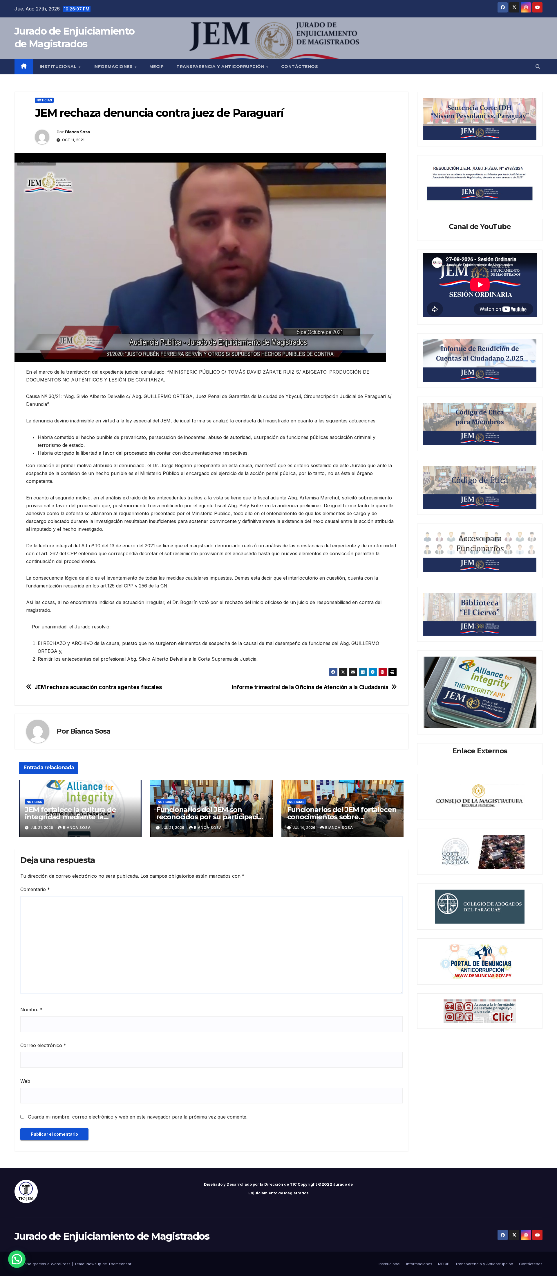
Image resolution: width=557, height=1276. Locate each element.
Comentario (35, 889)
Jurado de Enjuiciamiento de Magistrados (112, 1236)
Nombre (31, 1009)
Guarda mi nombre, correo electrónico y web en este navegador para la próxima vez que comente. (137, 1117)
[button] (538, 66)
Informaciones (113, 66)
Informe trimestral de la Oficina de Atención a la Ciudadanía (310, 687)
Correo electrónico (43, 1045)
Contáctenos (299, 66)
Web (25, 1081)
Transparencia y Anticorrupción (221, 66)
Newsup (93, 1263)
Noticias (44, 100)
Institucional (59, 66)
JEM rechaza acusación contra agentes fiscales (98, 687)
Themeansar (119, 1263)
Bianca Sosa (77, 132)
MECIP (156, 66)
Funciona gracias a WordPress (43, 1263)
